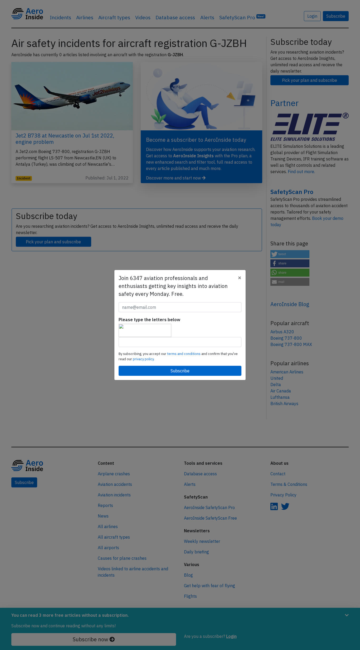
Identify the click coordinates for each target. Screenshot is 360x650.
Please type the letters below (149, 319)
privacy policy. (143, 359)
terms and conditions (184, 354)
